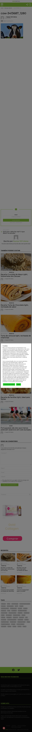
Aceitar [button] (18, 384)
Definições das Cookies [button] (9, 384)
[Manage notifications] (4, 728)
